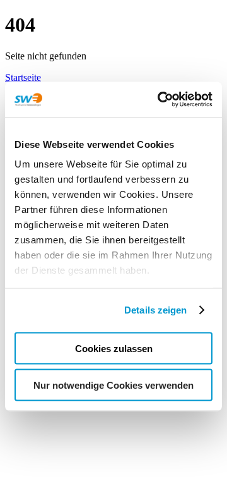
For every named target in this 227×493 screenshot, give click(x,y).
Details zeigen (155, 310)
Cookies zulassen (114, 348)
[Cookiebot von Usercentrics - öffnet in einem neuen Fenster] (160, 100)
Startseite (23, 77)
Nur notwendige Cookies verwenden (113, 385)
